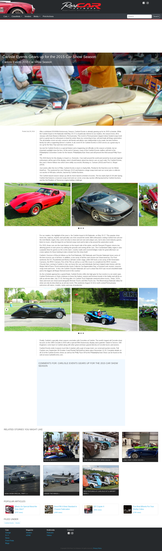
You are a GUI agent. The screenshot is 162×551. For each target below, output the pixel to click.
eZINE (28, 535)
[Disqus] (81, 396)
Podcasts (50, 533)
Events (18, 523)
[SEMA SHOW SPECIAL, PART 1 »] (22, 480)
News (7, 538)
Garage (8, 533)
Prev (6, 204)
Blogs (7, 543)
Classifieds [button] (16, 16)
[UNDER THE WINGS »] (61, 480)
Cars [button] (6, 16)
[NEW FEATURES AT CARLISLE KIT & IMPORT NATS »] (101, 480)
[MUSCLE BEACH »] (61, 447)
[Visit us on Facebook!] (143, 3)
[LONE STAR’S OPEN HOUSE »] (140, 447)
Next (155, 204)
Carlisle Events (9, 523)
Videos (49, 535)
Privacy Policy (97, 548)
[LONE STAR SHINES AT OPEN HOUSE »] (101, 447)
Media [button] (36, 16)
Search (156, 16)
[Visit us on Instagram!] (147, 3)
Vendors (28, 16)
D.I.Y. (7, 535)
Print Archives (48, 16)
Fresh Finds (9, 540)
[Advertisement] (81, 36)
